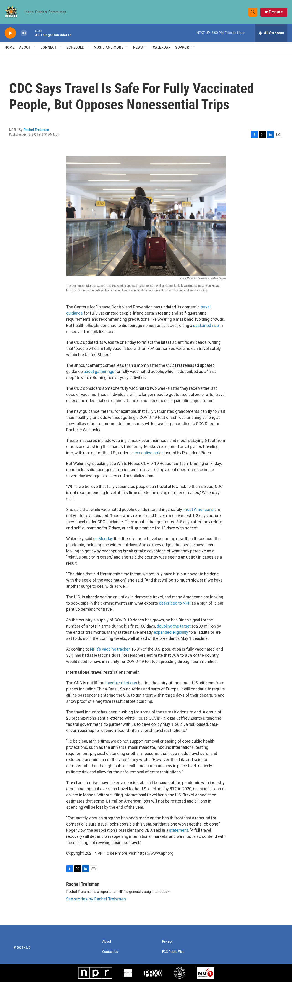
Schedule (75, 47)
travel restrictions (121, 682)
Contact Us (110, 952)
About (25, 47)
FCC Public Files (173, 952)
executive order (149, 452)
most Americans (198, 509)
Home (10, 47)
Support (183, 47)
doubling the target (174, 626)
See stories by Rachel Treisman (96, 899)
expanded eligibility (171, 632)
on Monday (103, 538)
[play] (10, 33)
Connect (48, 47)
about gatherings (99, 371)
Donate (276, 12)
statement (178, 830)
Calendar (162, 47)
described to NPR (175, 603)
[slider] (31, 33)
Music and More (108, 47)
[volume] (24, 33)
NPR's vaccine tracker (110, 649)
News (138, 47)
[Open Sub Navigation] (34, 47)
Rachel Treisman (36, 129)
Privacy (167, 941)
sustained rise (206, 325)
